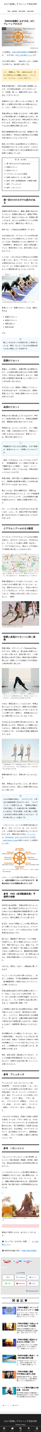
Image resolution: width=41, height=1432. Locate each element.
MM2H (6, 1267)
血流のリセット (12, 170)
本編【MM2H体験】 (19, 52)
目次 (17, 159)
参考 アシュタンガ (13, 184)
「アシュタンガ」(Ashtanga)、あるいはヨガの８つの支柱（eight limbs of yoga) (19, 837)
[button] (33, 1283)
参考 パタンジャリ (13, 187)
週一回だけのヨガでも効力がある (18, 164)
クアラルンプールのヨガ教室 (16, 174)
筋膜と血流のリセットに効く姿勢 (18, 177)
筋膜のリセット (12, 167)
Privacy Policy (21, 1425)
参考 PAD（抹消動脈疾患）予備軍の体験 (21, 181)
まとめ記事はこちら (25, 55)
